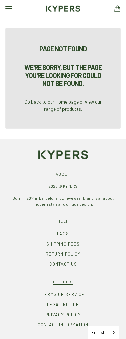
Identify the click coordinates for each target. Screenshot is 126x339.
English (98, 332)
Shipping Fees (63, 244)
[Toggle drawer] (8, 8)
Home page (67, 102)
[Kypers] (63, 8)
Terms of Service (63, 294)
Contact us (63, 264)
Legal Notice (63, 304)
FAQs (63, 233)
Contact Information (63, 324)
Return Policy (63, 254)
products (71, 109)
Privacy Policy (63, 314)
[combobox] (103, 332)
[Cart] (117, 8)
